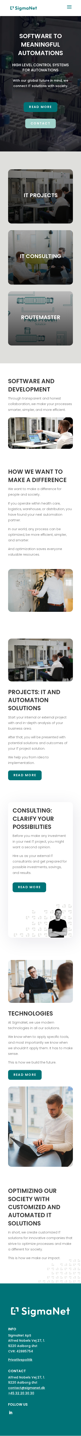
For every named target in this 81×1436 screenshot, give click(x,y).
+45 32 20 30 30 (21, 1393)
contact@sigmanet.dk (26, 1388)
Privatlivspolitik (20, 1359)
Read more (40, 107)
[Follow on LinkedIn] (10, 1412)
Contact (40, 123)
